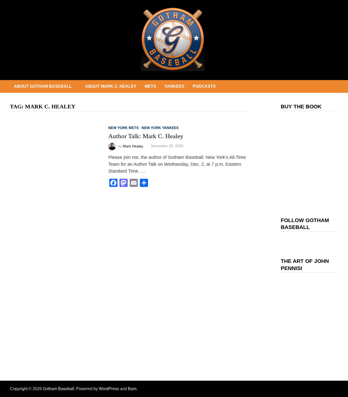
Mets (150, 86)
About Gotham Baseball (43, 86)
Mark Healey (133, 146)
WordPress (109, 389)
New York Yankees (160, 128)
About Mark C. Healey (111, 86)
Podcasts (204, 86)
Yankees (174, 86)
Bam (132, 389)
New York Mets (123, 128)
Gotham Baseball (58, 389)
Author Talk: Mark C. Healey (145, 136)
